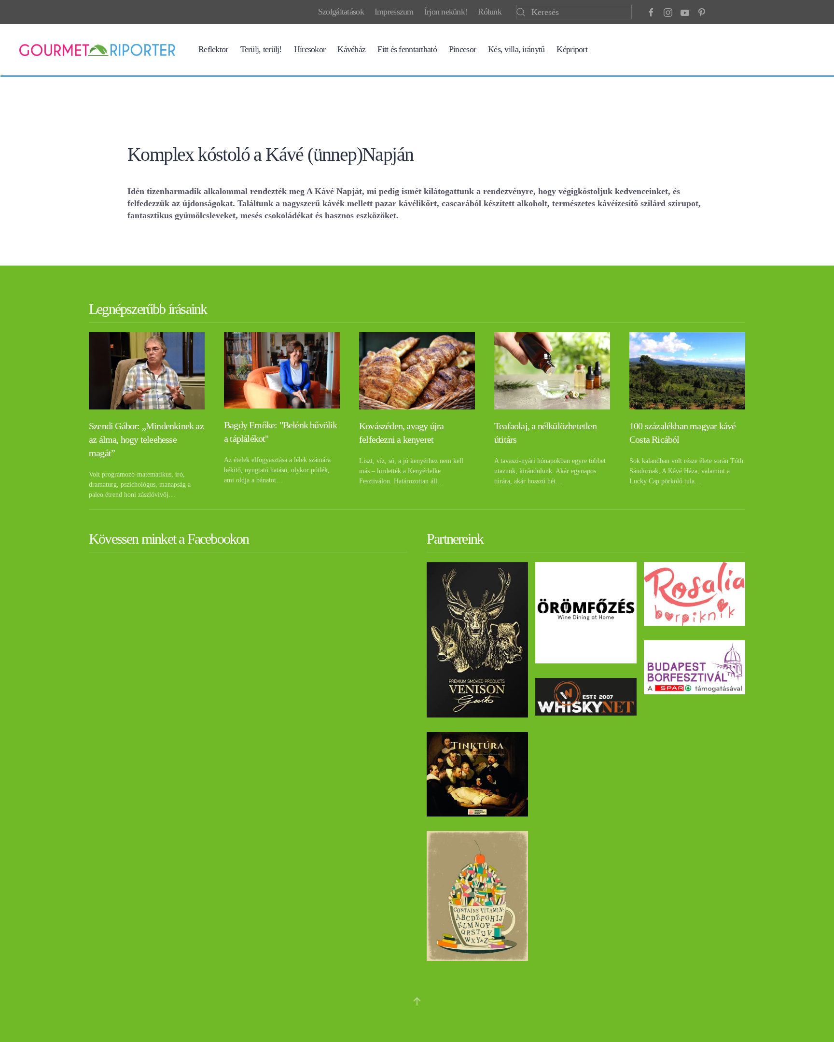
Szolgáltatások (341, 11)
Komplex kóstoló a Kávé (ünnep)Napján (270, 154)
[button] (417, 1001)
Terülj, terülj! (261, 49)
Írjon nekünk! (446, 11)
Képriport (571, 49)
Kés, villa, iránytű (516, 49)
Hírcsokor (310, 49)
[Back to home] (97, 49)
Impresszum (394, 11)
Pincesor (462, 49)
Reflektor (213, 49)
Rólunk (489, 11)
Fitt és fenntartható (407, 49)
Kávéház (351, 49)
